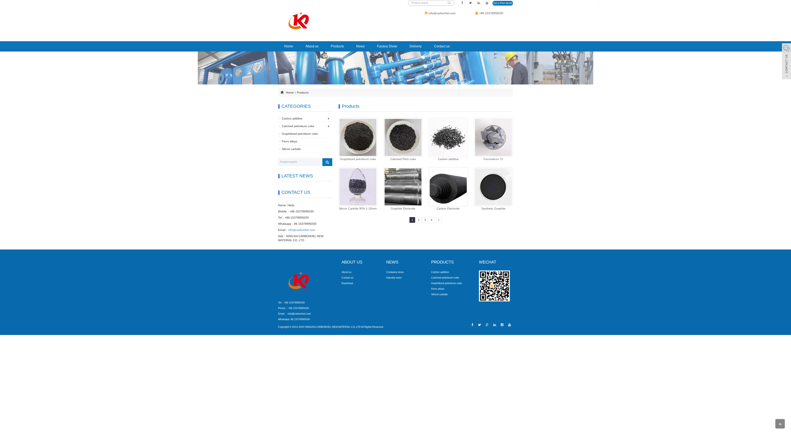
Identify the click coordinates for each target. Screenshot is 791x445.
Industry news (394, 277)
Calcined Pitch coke (403, 159)
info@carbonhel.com (442, 13)
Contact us (442, 46)
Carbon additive (448, 159)
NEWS (392, 262)
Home (288, 46)
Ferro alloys (289, 141)
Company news (395, 272)
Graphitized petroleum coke (358, 159)
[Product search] (327, 162)
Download (347, 283)
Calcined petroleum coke (298, 126)
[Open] (786, 61)
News (360, 46)
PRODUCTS (442, 262)
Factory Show (387, 46)
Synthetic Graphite (493, 208)
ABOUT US (352, 262)
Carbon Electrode (448, 208)
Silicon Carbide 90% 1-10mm (358, 208)
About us (311, 46)
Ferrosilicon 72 (493, 159)
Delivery (416, 46)
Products (337, 46)
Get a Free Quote (502, 3)
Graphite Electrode (403, 208)
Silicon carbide (291, 149)
